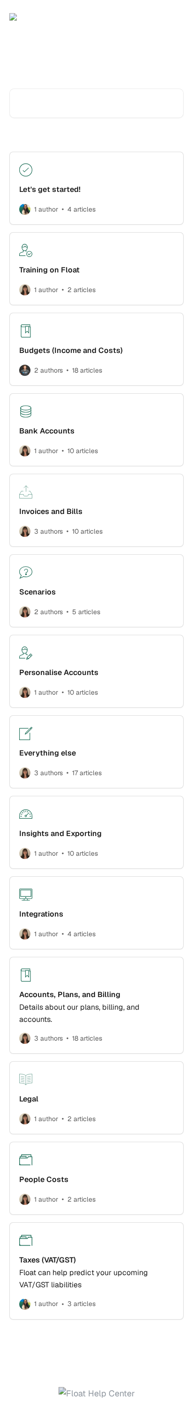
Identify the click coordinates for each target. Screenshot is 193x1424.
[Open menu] (175, 16)
